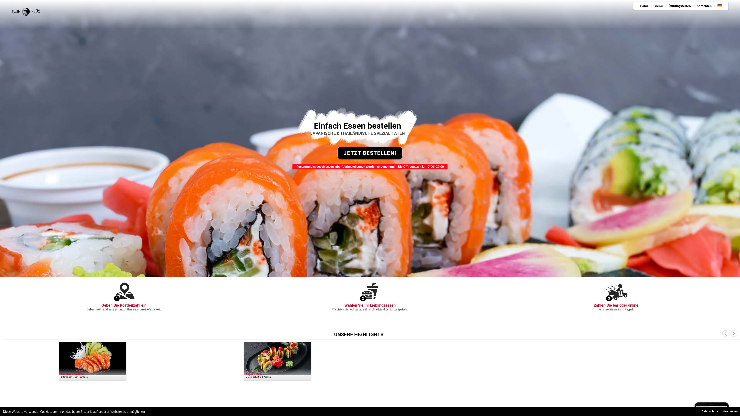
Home (644, 6)
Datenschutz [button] (709, 411)
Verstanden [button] (730, 411)
